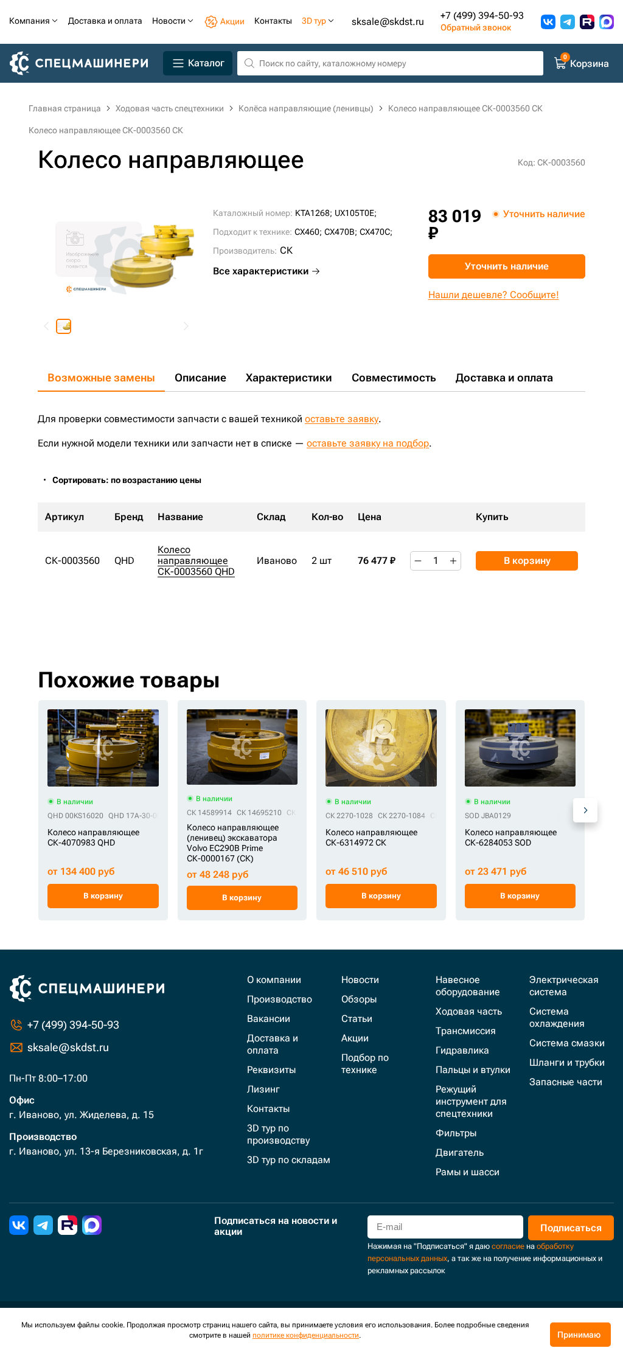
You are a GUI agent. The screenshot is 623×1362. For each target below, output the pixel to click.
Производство (279, 999)
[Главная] (83, 63)
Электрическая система (564, 986)
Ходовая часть (469, 1011)
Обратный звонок (475, 27)
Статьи (356, 1018)
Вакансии (268, 1018)
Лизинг (263, 1089)
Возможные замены (101, 377)
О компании (274, 979)
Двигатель (460, 1152)
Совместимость (394, 377)
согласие (508, 1246)
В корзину (527, 560)
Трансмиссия (466, 1031)
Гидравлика (462, 1050)
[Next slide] (185, 326)
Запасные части (565, 1082)
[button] (63, 326)
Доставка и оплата (504, 377)
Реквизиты (271, 1069)
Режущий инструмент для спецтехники (471, 1101)
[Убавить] (418, 561)
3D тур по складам (288, 1160)
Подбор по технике (365, 1063)
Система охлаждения (557, 1017)
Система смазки (567, 1043)
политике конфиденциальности (305, 1335)
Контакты (268, 1108)
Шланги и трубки (567, 1062)
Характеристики (289, 377)
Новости (360, 979)
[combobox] (133, 480)
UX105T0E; (356, 213)
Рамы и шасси (467, 1172)
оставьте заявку (341, 419)
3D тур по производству (278, 1134)
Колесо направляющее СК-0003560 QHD (196, 560)
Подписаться (571, 1228)
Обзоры (359, 999)
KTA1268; (313, 213)
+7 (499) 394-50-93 (482, 15)
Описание (200, 377)
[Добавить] (453, 561)
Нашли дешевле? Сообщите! (493, 295)
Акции (355, 1038)
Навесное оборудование (468, 986)
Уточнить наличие (507, 266)
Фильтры (456, 1133)
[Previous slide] (47, 326)
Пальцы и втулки (473, 1069)
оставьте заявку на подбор (368, 443)
